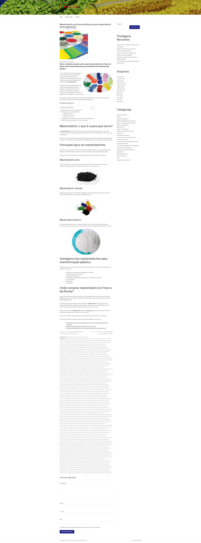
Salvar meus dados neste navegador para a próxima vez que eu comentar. (80, 527)
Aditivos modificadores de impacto (126, 123)
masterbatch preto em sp (70, 432)
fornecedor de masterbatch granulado (74, 390)
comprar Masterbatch (72, 338)
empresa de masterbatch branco (95, 363)
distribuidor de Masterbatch (79, 346)
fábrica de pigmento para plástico (95, 376)
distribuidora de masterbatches (68, 360)
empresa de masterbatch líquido (100, 365)
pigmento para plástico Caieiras (72, 444)
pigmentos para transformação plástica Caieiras (83, 458)
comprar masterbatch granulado (68, 340)
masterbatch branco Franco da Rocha (96, 405)
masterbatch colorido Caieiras (94, 407)
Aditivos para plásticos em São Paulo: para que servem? (81, 326)
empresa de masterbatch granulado (81, 365)
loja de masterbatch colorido (89, 397)
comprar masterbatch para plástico (102, 340)
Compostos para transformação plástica (127, 141)
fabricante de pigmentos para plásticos (70, 386)
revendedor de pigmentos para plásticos (70, 472)
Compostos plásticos (122, 143)
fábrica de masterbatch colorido (92, 372)
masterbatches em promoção (98, 434)
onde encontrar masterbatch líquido (90, 439)
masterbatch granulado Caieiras (95, 414)
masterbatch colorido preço (103, 411)
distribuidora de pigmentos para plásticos (79, 361)
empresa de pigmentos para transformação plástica (89, 370)
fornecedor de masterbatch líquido (94, 390)
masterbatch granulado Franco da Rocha (90, 418)
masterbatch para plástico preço (72, 428)
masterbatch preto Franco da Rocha (86, 432)
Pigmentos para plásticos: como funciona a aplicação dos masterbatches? (86, 328)
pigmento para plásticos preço (77, 453)
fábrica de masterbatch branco (75, 372)
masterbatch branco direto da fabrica (74, 404)
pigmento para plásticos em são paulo (70, 451)
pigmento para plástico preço (89, 448)
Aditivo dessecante (122, 115)
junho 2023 (120, 95)
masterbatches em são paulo (67, 435)
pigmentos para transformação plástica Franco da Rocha (76, 464)
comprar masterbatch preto (67, 342)
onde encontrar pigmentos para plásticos (76, 443)
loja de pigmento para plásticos (97, 400)
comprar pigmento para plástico (96, 342)
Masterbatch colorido (69, 115)
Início (61, 17)
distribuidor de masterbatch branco (97, 346)
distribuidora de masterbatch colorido (70, 356)
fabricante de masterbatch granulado (83, 381)
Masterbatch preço (86, 428)
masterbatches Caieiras (66, 434)
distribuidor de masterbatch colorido (69, 347)
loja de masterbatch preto (105, 398)
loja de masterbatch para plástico (89, 398)
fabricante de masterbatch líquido (102, 381)
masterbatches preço (65, 437)
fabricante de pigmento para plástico (78, 384)
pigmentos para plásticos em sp (73, 457)
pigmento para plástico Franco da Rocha (70, 448)
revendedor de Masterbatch (75, 465)
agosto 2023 (120, 91)
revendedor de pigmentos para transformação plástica (96, 472)
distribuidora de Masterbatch (80, 354)
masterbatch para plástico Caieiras (96, 423)
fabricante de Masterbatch (79, 379)
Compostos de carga (122, 139)
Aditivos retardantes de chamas (125, 131)
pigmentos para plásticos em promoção (84, 455)
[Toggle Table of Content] (91, 108)
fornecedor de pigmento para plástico (70, 393)
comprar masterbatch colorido (103, 338)
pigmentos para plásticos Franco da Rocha (94, 457)
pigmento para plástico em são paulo (82, 446)
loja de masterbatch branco (74, 397)
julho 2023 (119, 93)
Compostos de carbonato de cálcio (126, 137)
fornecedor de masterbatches (101, 391)
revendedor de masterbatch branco (92, 465)
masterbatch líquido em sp (97, 421)
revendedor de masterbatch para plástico (71, 469)
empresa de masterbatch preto (89, 367)
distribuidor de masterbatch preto (102, 349)
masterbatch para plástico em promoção (94, 425)
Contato (77, 17)
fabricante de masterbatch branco (96, 379)
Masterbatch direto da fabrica (68, 413)
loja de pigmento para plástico (80, 400)
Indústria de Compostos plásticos (126, 149)
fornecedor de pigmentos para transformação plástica (88, 395)
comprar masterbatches (81, 342)
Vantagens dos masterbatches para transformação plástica (77, 118)
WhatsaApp (90, 310)
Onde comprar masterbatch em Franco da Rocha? (75, 120)
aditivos (119, 117)
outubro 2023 (120, 87)
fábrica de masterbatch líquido (81, 374)
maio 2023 (120, 97)
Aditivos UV (120, 133)
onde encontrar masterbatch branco (81, 437)
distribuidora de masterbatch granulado (90, 356)
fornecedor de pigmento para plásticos (90, 393)
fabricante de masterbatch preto (90, 383)
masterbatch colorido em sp (67, 411)
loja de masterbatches (66, 400)
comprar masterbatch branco (86, 338)
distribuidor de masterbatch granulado (90, 347)
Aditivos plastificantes (123, 129)
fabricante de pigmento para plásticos (98, 384)
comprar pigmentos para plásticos (82, 344)
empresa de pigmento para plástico (77, 368)
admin (67, 28)
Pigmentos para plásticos (81, 337)
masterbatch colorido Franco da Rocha (85, 411)
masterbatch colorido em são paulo (102, 409)
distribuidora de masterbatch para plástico (82, 358)
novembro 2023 (121, 85)
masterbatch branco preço (67, 407)
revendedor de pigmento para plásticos (99, 471)
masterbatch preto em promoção (88, 430)
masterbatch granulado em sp (71, 418)
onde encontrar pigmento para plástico (84, 441)
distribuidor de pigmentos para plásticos (78, 353)
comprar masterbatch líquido (85, 340)
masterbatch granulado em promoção (84, 416)
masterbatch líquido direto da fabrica (94, 420)
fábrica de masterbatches (79, 376)
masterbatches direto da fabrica (81, 434)
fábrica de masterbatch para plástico (99, 374)
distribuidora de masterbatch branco (98, 354)
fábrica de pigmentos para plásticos (82, 377)
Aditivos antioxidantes (123, 119)
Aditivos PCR (120, 127)
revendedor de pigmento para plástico (78, 471)
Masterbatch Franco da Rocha (79, 414)
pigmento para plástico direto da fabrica (92, 444)
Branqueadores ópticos (123, 135)
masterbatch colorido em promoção (82, 409)
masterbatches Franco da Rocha (96, 435)
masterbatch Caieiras (80, 407)
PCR (118, 158)
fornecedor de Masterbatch (67, 388)
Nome (62, 503)
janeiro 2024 (120, 81)
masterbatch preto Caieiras (99, 428)
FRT (140, 540)
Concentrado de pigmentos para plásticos (128, 145)
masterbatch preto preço (103, 432)
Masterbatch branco (69, 116)
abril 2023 (119, 99)
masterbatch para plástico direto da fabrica (71, 425)
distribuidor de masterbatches (68, 351)
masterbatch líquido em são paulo (80, 421)
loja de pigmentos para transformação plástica (86, 402)
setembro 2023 (121, 89)
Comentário (63, 483)
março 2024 (120, 76)
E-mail (62, 511)
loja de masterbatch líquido (72, 398)
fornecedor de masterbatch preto (83, 391)
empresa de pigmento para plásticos (97, 368)
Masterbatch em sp (65, 414)
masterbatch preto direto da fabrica (69, 430)
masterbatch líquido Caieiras (76, 420)
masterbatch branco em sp (78, 405)
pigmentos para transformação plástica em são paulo (74, 462)
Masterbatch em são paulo (98, 413)
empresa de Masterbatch (79, 363)
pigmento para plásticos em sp (88, 451)
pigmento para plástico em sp (100, 446)
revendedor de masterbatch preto (91, 469)
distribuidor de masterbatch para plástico (82, 349)
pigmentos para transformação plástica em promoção (95, 460)
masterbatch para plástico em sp (83, 427)
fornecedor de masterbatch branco (84, 388)
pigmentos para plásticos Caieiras (95, 453)
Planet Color (63, 298)
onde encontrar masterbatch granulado (70, 439)
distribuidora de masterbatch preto (103, 358)
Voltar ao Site (69, 17)
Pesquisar (119, 24)
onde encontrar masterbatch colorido (101, 437)
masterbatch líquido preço (80, 423)
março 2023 (120, 101)
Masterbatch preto (68, 113)
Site (61, 519)
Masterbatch (70, 337)
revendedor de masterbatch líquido (102, 467)
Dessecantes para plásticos (124, 147)
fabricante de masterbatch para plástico (70, 383)
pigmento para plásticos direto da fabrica (75, 450)
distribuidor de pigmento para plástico (86, 351)
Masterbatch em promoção (83, 413)
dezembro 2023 (121, 83)
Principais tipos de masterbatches (71, 112)
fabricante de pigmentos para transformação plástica (95, 386)
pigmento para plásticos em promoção (97, 450)
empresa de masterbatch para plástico (70, 367)
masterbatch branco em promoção (94, 404)
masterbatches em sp (81, 435)
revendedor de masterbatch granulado (82, 467)
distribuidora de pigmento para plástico (87, 360)
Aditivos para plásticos (123, 125)
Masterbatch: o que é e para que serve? (72, 110)
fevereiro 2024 (121, 78)
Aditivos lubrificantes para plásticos (126, 121)
